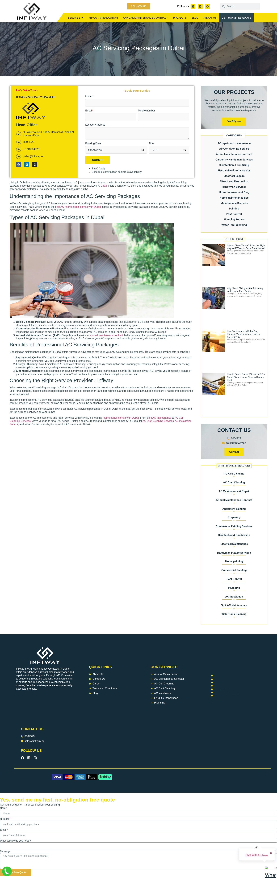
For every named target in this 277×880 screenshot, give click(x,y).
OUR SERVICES (164, 667)
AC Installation (234, 596)
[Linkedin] (200, 6)
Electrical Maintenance (234, 544)
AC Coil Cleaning (234, 473)
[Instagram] (207, 6)
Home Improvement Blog (234, 192)
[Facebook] (193, 6)
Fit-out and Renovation (234, 181)
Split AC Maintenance (158, 417)
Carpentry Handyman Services (234, 159)
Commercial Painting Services (234, 526)
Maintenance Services (234, 203)
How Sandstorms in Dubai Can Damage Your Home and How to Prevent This (243, 334)
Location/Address (95, 124)
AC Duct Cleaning (234, 482)
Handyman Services (234, 186)
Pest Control (234, 214)
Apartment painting (234, 509)
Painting (234, 208)
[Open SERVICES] (82, 18)
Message (5, 851)
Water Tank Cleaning (234, 224)
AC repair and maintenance (234, 143)
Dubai (104, 185)
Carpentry (234, 517)
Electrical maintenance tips (234, 170)
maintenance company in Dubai (120, 417)
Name (89, 96)
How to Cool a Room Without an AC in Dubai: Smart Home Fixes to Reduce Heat (246, 377)
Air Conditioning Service (234, 148)
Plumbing (234, 587)
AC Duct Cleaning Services (158, 421)
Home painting (234, 561)
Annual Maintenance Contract (234, 500)
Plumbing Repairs (234, 219)
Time (151, 143)
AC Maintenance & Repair (234, 491)
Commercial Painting (234, 570)
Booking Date (93, 143)
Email (88, 110)
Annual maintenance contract (234, 154)
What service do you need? (15, 840)
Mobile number (146, 110)
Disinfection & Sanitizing (234, 165)
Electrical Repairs (234, 175)
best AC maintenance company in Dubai (78, 206)
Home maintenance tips (234, 197)
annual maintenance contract (106, 335)
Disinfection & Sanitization (234, 535)
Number (5, 819)
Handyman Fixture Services (234, 552)
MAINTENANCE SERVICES (234, 465)
